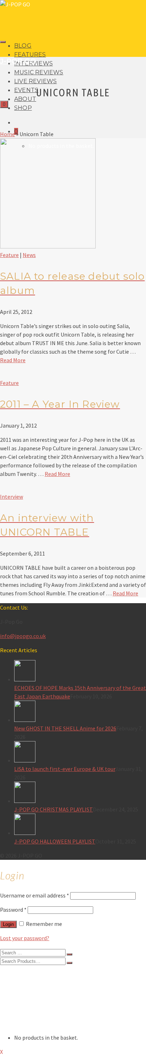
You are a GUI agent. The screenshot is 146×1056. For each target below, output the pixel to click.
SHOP (23, 107)
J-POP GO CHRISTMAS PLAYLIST (53, 809)
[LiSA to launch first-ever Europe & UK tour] (80, 753)
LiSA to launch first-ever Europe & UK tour (64, 768)
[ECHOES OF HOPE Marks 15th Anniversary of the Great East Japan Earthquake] (80, 672)
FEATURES (30, 54)
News (29, 254)
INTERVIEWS (30, 988)
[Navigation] (3, 42)
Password (13, 909)
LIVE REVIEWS (35, 81)
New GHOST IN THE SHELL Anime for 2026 (65, 728)
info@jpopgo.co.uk (23, 635)
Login (8, 924)
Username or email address (34, 895)
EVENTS (26, 90)
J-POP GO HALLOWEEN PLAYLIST (54, 841)
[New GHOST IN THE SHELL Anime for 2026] (80, 712)
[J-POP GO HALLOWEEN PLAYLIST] (80, 825)
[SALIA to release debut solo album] (48, 246)
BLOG (23, 45)
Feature (9, 254)
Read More (13, 360)
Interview (11, 496)
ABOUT (25, 99)
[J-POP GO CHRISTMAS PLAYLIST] (80, 793)
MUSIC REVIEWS (38, 72)
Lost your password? (24, 938)
